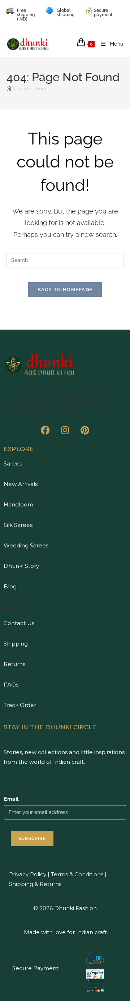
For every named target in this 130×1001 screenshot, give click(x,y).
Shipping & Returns (35, 884)
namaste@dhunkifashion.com (41, 411)
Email (13, 799)
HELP (12, 608)
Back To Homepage (65, 289)
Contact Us (19, 623)
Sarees (13, 463)
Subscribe (32, 838)
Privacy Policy (27, 874)
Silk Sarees (18, 525)
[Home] (8, 88)
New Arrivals (21, 484)
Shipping (16, 643)
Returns (14, 664)
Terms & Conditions (76, 874)
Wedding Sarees (26, 545)
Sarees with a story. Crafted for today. (54, 398)
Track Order (20, 705)
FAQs (11, 684)
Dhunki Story (21, 566)
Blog (10, 586)
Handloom (18, 504)
